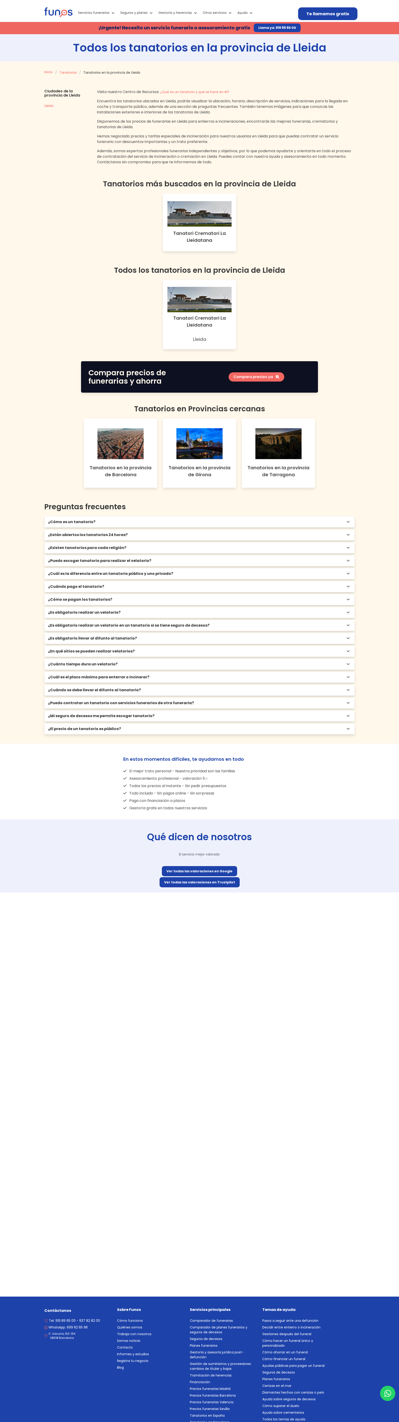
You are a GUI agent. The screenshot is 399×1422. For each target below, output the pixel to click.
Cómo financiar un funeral (283, 1359)
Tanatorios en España (207, 1415)
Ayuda (242, 12)
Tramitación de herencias (211, 1375)
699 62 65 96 (68, 1327)
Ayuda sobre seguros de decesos (289, 1399)
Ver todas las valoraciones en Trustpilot (199, 882)
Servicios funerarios (93, 12)
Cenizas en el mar (276, 1385)
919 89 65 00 (65, 1320)
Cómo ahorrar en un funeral (285, 1352)
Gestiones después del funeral (286, 1334)
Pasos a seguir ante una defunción (290, 1320)
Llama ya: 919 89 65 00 (277, 27)
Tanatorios (68, 72)
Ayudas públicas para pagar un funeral (293, 1365)
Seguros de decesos (206, 1339)
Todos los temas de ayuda (283, 1419)
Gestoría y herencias (175, 12)
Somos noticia (128, 1340)
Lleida (48, 105)
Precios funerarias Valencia (211, 1402)
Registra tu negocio (132, 1360)
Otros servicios (215, 12)
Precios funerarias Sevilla (210, 1409)
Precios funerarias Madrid (210, 1388)
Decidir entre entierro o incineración (291, 1327)
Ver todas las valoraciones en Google (199, 871)
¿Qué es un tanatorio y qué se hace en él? (194, 92)
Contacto (125, 1347)
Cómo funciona (130, 1320)
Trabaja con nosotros (134, 1334)
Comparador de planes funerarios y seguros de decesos (218, 1329)
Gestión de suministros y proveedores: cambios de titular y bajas (220, 1366)
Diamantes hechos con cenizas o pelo (293, 1392)
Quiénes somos (129, 1327)
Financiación (200, 1382)
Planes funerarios (204, 1345)
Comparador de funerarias (211, 1320)
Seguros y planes (134, 12)
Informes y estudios (133, 1354)
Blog (120, 1367)
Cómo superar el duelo (280, 1406)
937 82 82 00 (89, 1320)
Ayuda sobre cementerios (283, 1412)
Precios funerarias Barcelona (213, 1395)
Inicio (48, 72)
